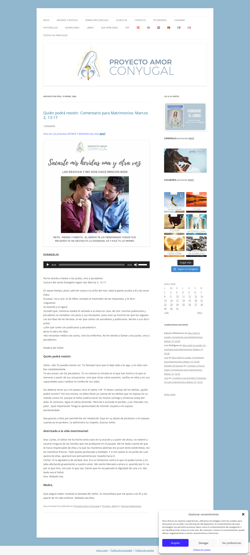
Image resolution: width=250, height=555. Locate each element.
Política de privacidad (55, 35)
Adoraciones (72, 27)
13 (196, 296)
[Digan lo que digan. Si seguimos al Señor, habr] (196, 224)
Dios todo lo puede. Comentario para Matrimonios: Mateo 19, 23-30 (183, 337)
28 (202, 304)
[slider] (143, 264)
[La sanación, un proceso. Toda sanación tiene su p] (174, 202)
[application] (96, 264)
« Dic (166, 312)
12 (189, 296)
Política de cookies (202, 549)
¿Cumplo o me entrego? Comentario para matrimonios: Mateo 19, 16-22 (184, 369)
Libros (90, 27)
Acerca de (121, 20)
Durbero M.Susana (173, 365)
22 (165, 304)
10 (177, 296)
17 (177, 300)
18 (183, 300)
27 (196, 304)
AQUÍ (102, 133)
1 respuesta (49, 125)
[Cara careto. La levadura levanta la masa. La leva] (196, 202)
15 (165, 300)
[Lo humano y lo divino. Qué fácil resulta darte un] (174, 246)
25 (183, 304)
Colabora (179, 20)
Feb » (200, 312)
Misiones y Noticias (67, 20)
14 (202, 296)
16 (171, 300)
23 (171, 304)
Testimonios (160, 20)
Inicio (46, 20)
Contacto (140, 20)
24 (177, 304)
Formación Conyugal (97, 20)
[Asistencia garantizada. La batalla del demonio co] (196, 246)
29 (165, 308)
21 (202, 300)
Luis (166, 357)
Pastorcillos (50, 27)
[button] (243, 514)
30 (171, 308)
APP (127, 27)
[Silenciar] (135, 264)
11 (183, 296)
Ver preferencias (231, 543)
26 (189, 304)
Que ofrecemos (109, 27)
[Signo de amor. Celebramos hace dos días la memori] (174, 224)
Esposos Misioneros (131, 506)
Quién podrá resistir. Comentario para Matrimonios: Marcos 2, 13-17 (95, 115)
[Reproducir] (47, 264)
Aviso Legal (169, 394)
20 (196, 300)
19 (189, 300)
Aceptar (175, 543)
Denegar (204, 543)
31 (177, 308)
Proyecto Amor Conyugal (86, 506)
